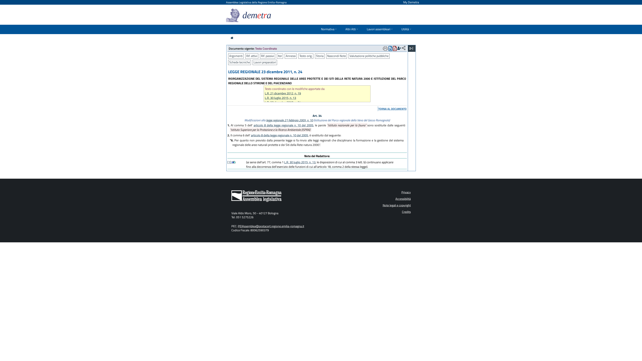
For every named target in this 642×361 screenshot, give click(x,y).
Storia (320, 56)
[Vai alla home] (232, 38)
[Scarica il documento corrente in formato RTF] (390, 49)
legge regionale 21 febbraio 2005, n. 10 (289, 120)
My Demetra (411, 2)
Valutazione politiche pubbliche (369, 56)
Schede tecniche (239, 62)
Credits (406, 212)
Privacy (406, 192)
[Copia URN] (404, 48)
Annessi (291, 56)
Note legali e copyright (397, 205)
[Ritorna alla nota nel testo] (233, 162)
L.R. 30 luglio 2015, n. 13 (280, 98)
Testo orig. (305, 56)
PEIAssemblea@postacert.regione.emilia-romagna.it (271, 226)
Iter (280, 56)
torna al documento (392, 109)
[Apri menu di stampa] (385, 48)
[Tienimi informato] (399, 48)
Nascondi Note (336, 56)
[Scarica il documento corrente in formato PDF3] (395, 49)
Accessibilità (403, 199)
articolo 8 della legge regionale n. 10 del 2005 (283, 125)
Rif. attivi (251, 56)
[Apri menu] (411, 48)
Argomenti (236, 56)
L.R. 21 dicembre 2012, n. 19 (283, 93)
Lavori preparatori (265, 62)
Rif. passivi (267, 56)
